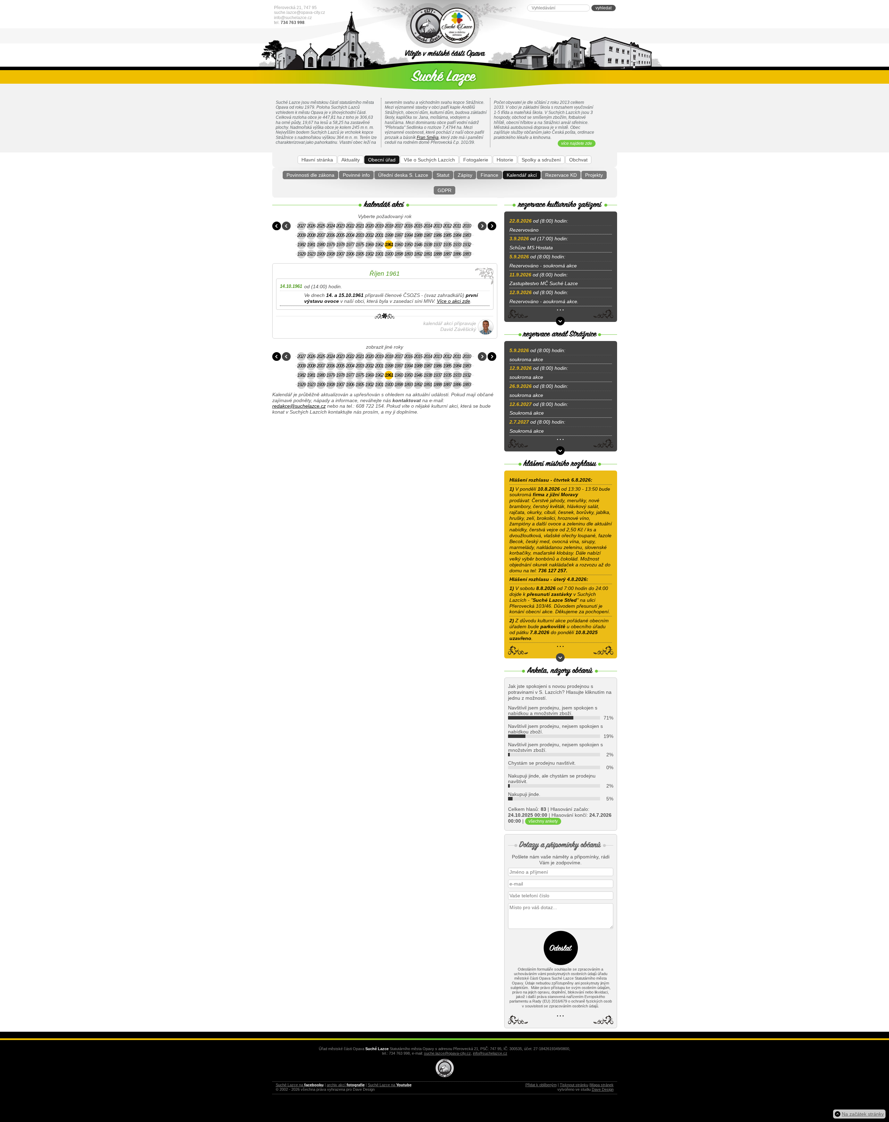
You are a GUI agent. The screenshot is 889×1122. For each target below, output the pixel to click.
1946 (418, 244)
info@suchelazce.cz (293, 17)
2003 (360, 235)
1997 (398, 235)
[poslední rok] (492, 226)
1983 (467, 235)
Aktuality (350, 160)
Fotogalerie (475, 160)
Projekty (594, 175)
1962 (379, 244)
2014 (428, 225)
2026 (311, 225)
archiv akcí (346, 1085)
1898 (398, 254)
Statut (443, 175)
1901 (379, 254)
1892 (418, 254)
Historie (505, 160)
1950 (408, 244)
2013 (437, 225)
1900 (389, 254)
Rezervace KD (561, 175)
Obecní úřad (382, 160)
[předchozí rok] (286, 226)
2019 (379, 225)
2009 (301, 235)
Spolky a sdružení (541, 160)
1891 (428, 254)
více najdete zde (576, 143)
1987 (428, 235)
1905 (360, 254)
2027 (301, 225)
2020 (369, 225)
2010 (467, 225)
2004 (350, 235)
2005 (340, 235)
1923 (311, 254)
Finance (489, 175)
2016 (408, 225)
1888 (437, 254)
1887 (447, 254)
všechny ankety (543, 821)
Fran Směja (428, 137)
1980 (321, 244)
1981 (311, 244)
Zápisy (465, 175)
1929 (301, 254)
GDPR (444, 190)
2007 (321, 235)
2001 (379, 235)
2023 (340, 225)
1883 (467, 254)
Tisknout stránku (574, 1085)
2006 (330, 235)
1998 (389, 235)
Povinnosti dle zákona (310, 175)
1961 (389, 244)
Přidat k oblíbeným (541, 1085)
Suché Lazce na (300, 1085)
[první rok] (276, 226)
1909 (321, 254)
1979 (330, 244)
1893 (408, 254)
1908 (330, 254)
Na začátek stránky (863, 1114)
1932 (467, 244)
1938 (428, 244)
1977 (350, 244)
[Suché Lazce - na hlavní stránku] (444, 26)
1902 (369, 254)
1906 (350, 254)
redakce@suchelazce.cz (299, 406)
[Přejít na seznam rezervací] (560, 321)
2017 (398, 225)
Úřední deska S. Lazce (403, 175)
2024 (330, 225)
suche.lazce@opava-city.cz (299, 12)
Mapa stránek (602, 1085)
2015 (418, 225)
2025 (321, 225)
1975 (360, 244)
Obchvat (578, 160)
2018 (389, 225)
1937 (437, 244)
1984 (457, 235)
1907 (340, 254)
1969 (369, 244)
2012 (447, 225)
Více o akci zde (453, 301)
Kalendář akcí (522, 175)
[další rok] (482, 226)
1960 (398, 244)
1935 (447, 244)
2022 (350, 225)
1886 (457, 254)
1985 (447, 235)
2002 (369, 235)
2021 (360, 225)
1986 (437, 235)
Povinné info (356, 175)
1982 (301, 244)
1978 (340, 244)
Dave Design (603, 1089)
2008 (311, 235)
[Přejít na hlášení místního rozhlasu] (560, 657)
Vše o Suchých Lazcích (429, 160)
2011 (457, 225)
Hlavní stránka (317, 160)
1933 (457, 244)
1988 (418, 235)
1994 (408, 235)
